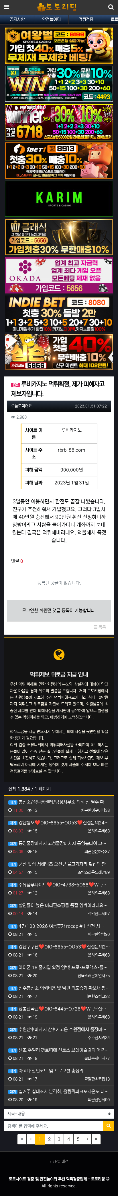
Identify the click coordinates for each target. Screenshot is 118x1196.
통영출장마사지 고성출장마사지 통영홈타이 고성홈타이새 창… (60, 843)
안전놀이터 (51, 19)
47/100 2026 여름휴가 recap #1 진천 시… (57, 926)
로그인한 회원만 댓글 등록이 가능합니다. (59, 610)
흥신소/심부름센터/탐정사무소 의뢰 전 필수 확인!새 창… (60, 802)
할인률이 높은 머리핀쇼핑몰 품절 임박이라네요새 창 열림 (60, 905)
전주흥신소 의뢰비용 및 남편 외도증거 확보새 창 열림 (60, 988)
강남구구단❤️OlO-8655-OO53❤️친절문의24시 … (60, 946)
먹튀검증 (85, 19)
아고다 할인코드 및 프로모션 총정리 (46, 1070)
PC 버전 (61, 1161)
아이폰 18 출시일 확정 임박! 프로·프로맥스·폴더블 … (60, 967)
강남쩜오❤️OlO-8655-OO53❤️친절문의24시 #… (60, 822)
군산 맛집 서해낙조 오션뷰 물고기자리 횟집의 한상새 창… (60, 864)
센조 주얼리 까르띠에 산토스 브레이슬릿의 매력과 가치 (60, 1050)
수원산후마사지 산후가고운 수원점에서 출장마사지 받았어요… (60, 1029)
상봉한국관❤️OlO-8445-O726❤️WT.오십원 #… (60, 1008)
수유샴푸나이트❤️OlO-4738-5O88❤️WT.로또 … (60, 884)
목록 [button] (101, 627)
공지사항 (17, 19)
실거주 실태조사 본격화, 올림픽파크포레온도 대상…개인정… (60, 1091)
